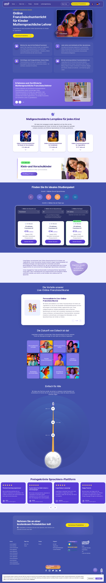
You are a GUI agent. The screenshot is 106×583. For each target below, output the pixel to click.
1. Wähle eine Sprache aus (29, 208)
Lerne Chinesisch (14, 553)
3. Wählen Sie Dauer (77, 208)
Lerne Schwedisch (14, 562)
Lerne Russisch (13, 560)
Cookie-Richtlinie (57, 549)
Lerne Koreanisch (14, 558)
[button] (73, 320)
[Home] (6, 4)
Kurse (13, 4)
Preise (30, 4)
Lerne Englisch (13, 544)
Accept (98, 578)
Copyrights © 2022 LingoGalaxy (86, 548)
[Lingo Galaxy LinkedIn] (56, 571)
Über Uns (22, 4)
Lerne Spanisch (13, 549)
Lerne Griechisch (13, 554)
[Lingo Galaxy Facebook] (46, 571)
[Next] (20, 102)
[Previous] (16, 102)
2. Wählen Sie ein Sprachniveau (53, 208)
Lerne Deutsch (13, 545)
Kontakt (36, 4)
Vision (25, 545)
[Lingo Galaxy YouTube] (60, 571)
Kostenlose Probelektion (79, 4)
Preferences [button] (32, 579)
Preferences (90, 578)
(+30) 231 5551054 (86, 553)
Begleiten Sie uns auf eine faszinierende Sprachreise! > (78, 267)
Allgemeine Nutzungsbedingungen (58, 546)
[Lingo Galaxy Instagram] (49, 571)
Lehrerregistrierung (46, 4)
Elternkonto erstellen (22, 418)
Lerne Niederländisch (14, 563)
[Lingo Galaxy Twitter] (53, 571)
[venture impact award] (74, 545)
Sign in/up (64, 4)
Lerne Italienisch (13, 551)
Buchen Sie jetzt (28, 241)
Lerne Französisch (14, 547)
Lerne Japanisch (13, 556)
